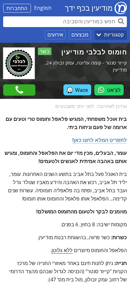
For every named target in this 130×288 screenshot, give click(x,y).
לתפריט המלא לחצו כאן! (99, 140)
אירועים (55, 34)
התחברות (17, 8)
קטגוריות (114, 34)
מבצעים (79, 34)
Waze (81, 90)
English (42, 8)
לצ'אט (114, 90)
